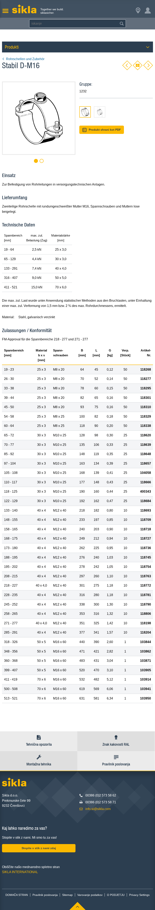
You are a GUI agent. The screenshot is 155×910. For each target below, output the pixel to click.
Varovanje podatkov (90, 894)
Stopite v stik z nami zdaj (39, 848)
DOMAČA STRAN (16, 894)
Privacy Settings (139, 894)
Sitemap (67, 894)
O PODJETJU (116, 894)
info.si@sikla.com (98, 809)
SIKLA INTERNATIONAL (20, 872)
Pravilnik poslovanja (45, 894)
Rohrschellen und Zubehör (25, 59)
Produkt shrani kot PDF (105, 129)
